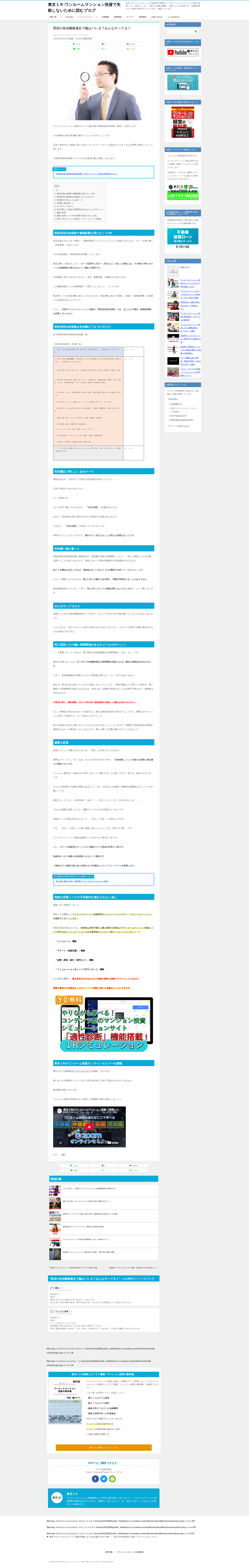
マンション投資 (61, 1311)
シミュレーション (85, 17)
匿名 (57, 1288)
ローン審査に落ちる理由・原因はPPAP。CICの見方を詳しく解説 (190, 361)
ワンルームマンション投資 (63, 38)
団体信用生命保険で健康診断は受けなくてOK (76, 194)
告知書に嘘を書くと (65, 203)
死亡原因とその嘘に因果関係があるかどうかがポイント (80, 209)
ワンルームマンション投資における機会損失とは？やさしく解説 (190, 328)
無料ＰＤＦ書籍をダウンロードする (104, 1447)
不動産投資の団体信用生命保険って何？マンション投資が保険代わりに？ (86, 174)
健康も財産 (61, 212)
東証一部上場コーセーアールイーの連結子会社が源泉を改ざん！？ (87, 1201)
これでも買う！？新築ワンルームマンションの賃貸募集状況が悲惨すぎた (89, 1188)
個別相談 (142, 17)
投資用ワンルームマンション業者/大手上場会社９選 (190, 339)
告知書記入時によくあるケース (70, 200)
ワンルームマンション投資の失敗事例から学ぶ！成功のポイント (86, 1239)
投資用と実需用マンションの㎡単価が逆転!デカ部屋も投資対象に (190, 350)
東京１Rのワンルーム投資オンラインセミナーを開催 (79, 219)
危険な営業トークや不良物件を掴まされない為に (77, 216)
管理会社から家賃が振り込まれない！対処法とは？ (190, 305)
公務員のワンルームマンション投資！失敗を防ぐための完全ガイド (133, 1268)
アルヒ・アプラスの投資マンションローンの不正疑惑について (190, 372)
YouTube (69, 17)
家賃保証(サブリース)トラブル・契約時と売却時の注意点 (83, 1227)
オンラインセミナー (81, 1071)
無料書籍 (117, 17)
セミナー (130, 17)
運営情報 (109, 1552)
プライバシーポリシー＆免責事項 (130, 1552)
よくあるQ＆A (173, 17)
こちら (186, 426)
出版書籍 (105, 17)
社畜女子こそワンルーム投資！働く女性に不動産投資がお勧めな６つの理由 (90, 1214)
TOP (79, 1537)
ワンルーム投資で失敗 (84, 38)
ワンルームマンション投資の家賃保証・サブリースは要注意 (190, 316)
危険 (63, 1155)
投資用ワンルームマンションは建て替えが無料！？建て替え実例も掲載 (88, 1252)
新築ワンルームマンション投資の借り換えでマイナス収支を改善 (74, 1268)
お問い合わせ (156, 17)
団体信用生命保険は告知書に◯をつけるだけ (75, 197)
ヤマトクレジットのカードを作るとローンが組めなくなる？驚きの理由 (190, 294)
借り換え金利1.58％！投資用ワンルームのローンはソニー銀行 (82, 881)
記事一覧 (53, 17)
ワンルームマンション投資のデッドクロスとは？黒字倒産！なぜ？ (190, 283)
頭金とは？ (184, 267)
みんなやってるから (65, 206)
